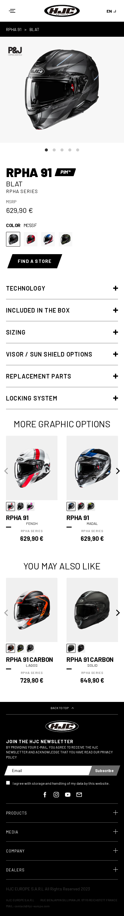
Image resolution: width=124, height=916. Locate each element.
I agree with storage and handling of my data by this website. (61, 783)
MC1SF (30, 239)
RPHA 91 (13, 29)
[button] (12, 11)
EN (109, 11)
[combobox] (112, 11)
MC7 (65, 239)
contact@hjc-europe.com (32, 906)
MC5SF (13, 239)
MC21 (48, 239)
